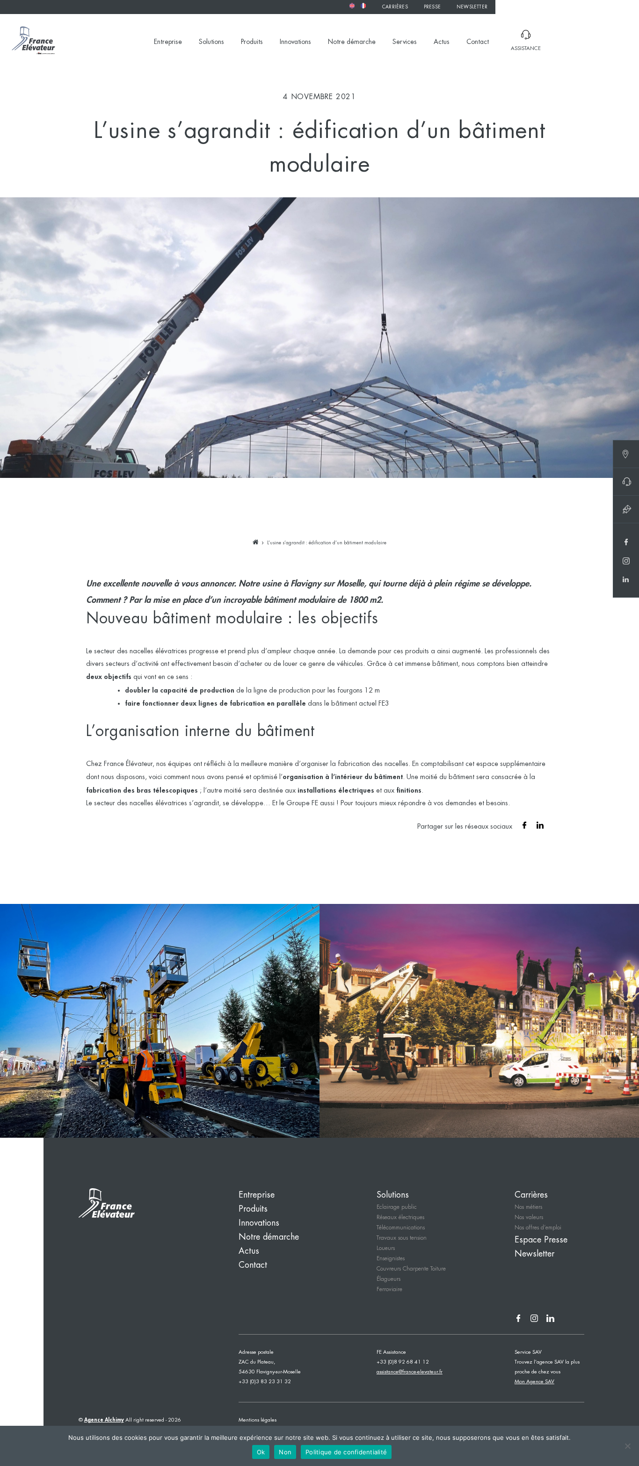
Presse (432, 7)
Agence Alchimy (104, 1420)
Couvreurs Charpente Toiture (411, 1269)
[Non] (627, 1446)
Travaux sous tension (402, 1238)
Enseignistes (391, 1259)
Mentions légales (257, 1420)
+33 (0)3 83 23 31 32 (265, 1382)
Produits (252, 42)
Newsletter (472, 7)
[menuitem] (352, 5)
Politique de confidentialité (346, 1452)
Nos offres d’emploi (538, 1228)
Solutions (211, 42)
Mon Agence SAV (534, 1382)
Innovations (295, 42)
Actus (442, 42)
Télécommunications (401, 1228)
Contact (477, 42)
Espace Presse (541, 1240)
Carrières (395, 7)
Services (404, 42)
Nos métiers (528, 1207)
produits (417, 651)
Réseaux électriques (400, 1217)
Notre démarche (352, 42)
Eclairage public (397, 1207)
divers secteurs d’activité (122, 664)
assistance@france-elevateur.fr (410, 1372)
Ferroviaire (389, 1289)
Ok (261, 1452)
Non (285, 1452)
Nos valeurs (529, 1217)
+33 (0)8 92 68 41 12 (403, 1362)
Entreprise (168, 42)
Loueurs (386, 1248)
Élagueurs (388, 1279)
